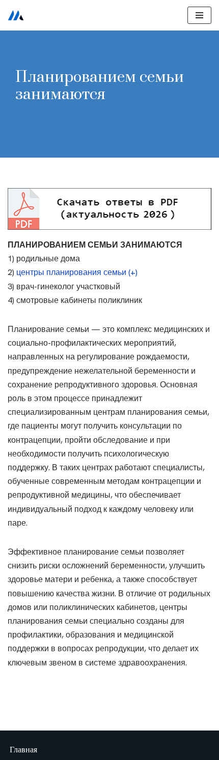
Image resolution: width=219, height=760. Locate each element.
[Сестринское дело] (16, 15)
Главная (23, 749)
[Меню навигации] (199, 15)
